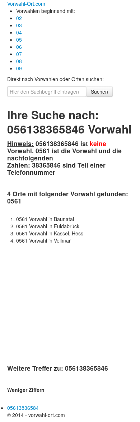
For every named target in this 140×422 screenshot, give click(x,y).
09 (19, 68)
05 (19, 39)
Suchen (99, 91)
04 (19, 32)
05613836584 (23, 407)
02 (19, 18)
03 (19, 25)
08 (19, 61)
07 (19, 53)
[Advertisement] (61, 315)
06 (19, 46)
